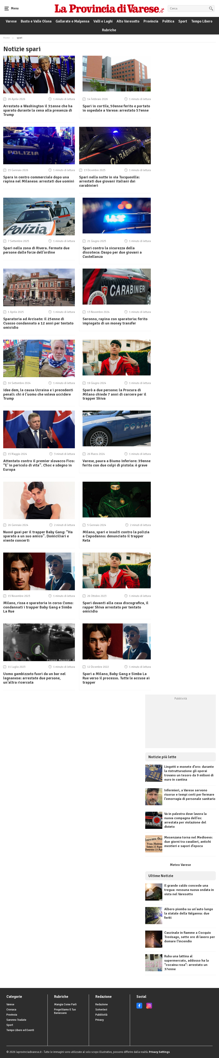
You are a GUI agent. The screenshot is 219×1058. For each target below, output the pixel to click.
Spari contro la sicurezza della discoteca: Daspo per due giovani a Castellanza (112, 252)
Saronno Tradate (16, 1020)
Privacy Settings (159, 1052)
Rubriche (109, 30)
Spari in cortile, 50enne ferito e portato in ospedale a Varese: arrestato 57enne (116, 108)
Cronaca (11, 1009)
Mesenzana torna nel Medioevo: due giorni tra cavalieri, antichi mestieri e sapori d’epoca (188, 841)
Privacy (99, 1020)
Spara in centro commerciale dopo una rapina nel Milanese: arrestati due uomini (38, 179)
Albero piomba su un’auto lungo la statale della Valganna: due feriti (188, 913)
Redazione (101, 1004)
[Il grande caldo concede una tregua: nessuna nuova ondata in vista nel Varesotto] (153, 899)
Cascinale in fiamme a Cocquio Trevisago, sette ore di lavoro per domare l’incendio (189, 937)
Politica (168, 21)
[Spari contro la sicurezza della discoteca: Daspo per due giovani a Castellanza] (117, 232)
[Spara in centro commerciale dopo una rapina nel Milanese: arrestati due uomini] (39, 163)
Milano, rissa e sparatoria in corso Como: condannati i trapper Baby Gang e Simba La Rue (38, 607)
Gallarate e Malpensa (72, 21)
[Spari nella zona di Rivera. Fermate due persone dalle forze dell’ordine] (39, 234)
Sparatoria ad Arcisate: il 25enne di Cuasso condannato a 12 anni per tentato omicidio (38, 323)
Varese (11, 21)
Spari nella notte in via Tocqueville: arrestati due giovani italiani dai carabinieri (109, 181)
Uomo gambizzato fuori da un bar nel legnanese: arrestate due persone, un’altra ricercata (34, 678)
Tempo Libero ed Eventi (20, 1030)
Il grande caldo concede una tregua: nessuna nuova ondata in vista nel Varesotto (189, 889)
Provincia (151, 21)
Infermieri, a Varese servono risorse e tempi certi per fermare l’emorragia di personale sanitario (189, 794)
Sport (182, 21)
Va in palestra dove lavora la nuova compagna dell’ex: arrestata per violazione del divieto (185, 820)
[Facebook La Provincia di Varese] (139, 1007)
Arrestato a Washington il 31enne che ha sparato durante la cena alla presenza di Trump (38, 110)
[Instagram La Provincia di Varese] (149, 1007)
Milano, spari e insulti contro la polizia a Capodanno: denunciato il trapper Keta (116, 536)
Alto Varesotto (128, 21)
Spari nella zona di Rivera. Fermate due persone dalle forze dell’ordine (36, 250)
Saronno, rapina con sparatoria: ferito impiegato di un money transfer (115, 321)
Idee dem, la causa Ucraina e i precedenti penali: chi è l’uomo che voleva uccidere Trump (38, 394)
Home (6, 37)
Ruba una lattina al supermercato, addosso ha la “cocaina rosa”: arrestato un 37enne (186, 962)
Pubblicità (101, 1014)
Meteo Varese (180, 865)
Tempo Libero (201, 21)
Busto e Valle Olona (36, 21)
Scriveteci (101, 1009)
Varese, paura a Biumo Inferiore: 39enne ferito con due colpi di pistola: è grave (117, 463)
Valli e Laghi (102, 21)
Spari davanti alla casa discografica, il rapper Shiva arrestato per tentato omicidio (115, 607)
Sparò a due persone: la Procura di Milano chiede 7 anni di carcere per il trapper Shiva (114, 394)
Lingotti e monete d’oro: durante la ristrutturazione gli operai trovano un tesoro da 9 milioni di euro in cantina (189, 773)
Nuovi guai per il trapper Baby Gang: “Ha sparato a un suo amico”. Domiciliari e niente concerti (38, 536)
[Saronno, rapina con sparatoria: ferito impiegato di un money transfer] (117, 303)
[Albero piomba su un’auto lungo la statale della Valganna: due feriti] (153, 923)
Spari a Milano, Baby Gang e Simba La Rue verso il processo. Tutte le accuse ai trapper (116, 678)
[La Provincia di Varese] (109, 8)
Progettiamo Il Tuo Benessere (65, 1011)
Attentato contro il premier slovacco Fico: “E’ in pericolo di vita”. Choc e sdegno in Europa (39, 465)
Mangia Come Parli (65, 1004)
